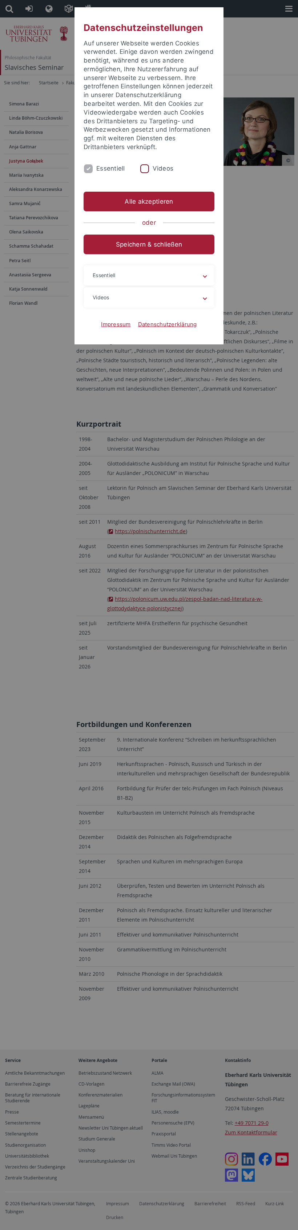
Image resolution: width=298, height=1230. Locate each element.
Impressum (115, 324)
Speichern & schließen (149, 244)
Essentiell (110, 168)
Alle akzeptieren (149, 201)
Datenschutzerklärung (167, 324)
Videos (163, 168)
